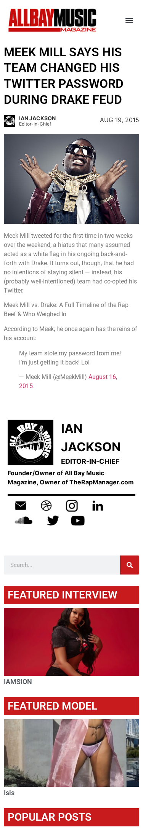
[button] (129, 20)
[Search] (129, 565)
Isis (9, 793)
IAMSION (18, 682)
